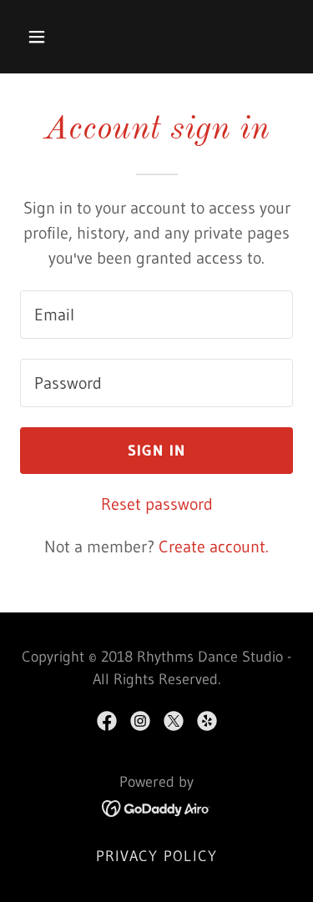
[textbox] (156, 314)
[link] (107, 721)
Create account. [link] (214, 547)
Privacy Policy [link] (157, 856)
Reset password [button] (157, 504)
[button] (51, 36)
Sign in (157, 450)
